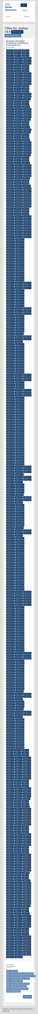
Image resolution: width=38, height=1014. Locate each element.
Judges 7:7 (25, 911)
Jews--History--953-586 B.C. (20, 989)
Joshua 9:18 (27, 221)
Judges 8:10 (10, 936)
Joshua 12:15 (20, 321)
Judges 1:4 (10, 752)
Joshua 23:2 (10, 694)
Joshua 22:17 (20, 668)
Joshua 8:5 (25, 180)
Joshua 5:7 (25, 124)
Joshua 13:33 (20, 372)
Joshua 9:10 (10, 216)
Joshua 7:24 (18, 175)
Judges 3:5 (10, 804)
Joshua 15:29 (20, 421)
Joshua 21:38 (10, 643)
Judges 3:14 (10, 811)
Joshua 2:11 (18, 73)
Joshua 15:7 (10, 395)
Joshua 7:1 (27, 155)
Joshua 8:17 (27, 191)
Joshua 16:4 (10, 469)
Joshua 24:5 (10, 714)
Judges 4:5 (17, 829)
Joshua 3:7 (10, 91)
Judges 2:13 (10, 791)
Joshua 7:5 (10, 160)
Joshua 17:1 (19, 474)
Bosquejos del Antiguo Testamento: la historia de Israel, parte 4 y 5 (17, 43)
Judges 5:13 (10, 857)
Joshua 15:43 (20, 438)
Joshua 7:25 (27, 175)
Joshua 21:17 (20, 615)
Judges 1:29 (18, 773)
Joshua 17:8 (10, 482)
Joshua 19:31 (20, 564)
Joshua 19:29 (20, 561)
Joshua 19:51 (20, 589)
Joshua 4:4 (25, 101)
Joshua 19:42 (10, 579)
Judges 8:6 (25, 931)
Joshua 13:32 (10, 372)
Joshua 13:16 (10, 352)
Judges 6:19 (18, 888)
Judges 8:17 (18, 941)
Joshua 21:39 (20, 643)
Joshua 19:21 (20, 551)
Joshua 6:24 (18, 152)
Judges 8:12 (27, 936)
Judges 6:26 (27, 893)
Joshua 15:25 (20, 415)
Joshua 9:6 (25, 211)
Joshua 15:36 (10, 431)
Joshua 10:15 (20, 244)
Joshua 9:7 (10, 214)
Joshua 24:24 (10, 737)
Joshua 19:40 (10, 576)
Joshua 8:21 (10, 196)
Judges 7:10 (25, 913)
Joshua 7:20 (10, 173)
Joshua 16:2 (18, 466)
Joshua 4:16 (27, 112)
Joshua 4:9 (18, 106)
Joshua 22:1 (10, 653)
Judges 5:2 (17, 847)
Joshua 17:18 (10, 495)
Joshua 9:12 (27, 216)
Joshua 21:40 (10, 645)
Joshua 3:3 (25, 86)
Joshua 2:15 (27, 76)
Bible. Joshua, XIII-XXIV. (13, 978)
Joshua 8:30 (10, 203)
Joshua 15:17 (20, 405)
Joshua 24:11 (20, 719)
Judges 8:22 (10, 947)
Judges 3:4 (25, 801)
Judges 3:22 (27, 816)
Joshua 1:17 (18, 63)
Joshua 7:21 (18, 173)
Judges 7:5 (10, 911)
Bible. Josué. (10, 981)
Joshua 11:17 (20, 298)
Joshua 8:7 (18, 183)
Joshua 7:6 (18, 160)
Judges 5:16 (10, 860)
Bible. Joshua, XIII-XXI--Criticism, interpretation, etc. (21, 976)
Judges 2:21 (27, 796)
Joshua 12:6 (27, 311)
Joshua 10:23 (20, 255)
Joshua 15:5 (18, 392)
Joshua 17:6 (18, 479)
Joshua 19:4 (27, 530)
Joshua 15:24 (10, 415)
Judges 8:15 (27, 939)
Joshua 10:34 (10, 270)
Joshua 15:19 (20, 408)
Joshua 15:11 (20, 398)
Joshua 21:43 (20, 648)
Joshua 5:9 (18, 127)
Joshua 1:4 (10, 53)
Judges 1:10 (10, 758)
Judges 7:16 (27, 918)
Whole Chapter (17, 32)
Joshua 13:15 (20, 349)
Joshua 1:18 (27, 63)
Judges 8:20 (18, 944)
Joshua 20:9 (27, 597)
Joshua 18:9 (18, 502)
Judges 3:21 (18, 816)
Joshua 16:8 (18, 472)
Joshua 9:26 (18, 229)
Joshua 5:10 (25, 127)
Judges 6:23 (27, 890)
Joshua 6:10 (25, 140)
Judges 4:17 (18, 839)
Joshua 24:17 (20, 727)
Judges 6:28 (18, 895)
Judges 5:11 (18, 855)
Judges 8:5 (17, 931)
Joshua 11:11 (20, 290)
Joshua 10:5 (18, 234)
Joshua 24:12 (10, 722)
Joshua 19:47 (20, 584)
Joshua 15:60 (10, 461)
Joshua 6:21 (18, 150)
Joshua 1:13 (10, 60)
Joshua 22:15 (20, 666)
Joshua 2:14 (18, 76)
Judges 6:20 (27, 888)
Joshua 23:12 (10, 704)
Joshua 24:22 (10, 735)
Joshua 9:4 (10, 211)
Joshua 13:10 (10, 344)
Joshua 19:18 (10, 548)
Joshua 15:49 (20, 446)
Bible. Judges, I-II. (11, 983)
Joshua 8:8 (25, 183)
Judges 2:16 (10, 793)
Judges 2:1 (10, 781)
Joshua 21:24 (10, 625)
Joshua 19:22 (10, 553)
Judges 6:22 (18, 890)
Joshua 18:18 (10, 515)
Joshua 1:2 (18, 50)
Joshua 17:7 (27, 479)
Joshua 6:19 (27, 147)
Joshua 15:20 (10, 410)
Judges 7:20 (10, 924)
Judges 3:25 (27, 819)
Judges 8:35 (18, 957)
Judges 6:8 (25, 878)
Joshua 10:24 (10, 257)
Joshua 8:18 (10, 193)
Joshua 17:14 (10, 489)
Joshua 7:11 (10, 165)
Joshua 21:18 (10, 617)
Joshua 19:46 (10, 584)
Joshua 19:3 (18, 530)
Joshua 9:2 (18, 209)
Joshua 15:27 (20, 418)
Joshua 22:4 (10, 655)
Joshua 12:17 (20, 323)
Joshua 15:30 (10, 423)
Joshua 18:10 (10, 505)
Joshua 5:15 (18, 132)
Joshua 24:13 (20, 722)
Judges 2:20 (18, 796)
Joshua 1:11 (18, 58)
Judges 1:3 (25, 750)
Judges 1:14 (18, 760)
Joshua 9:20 (18, 224)
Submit (26, 16)
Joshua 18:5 (10, 500)
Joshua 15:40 (10, 436)
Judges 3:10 (25, 806)
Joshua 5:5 (10, 124)
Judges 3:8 (10, 806)
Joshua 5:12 (18, 129)
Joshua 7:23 (10, 175)
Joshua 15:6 (27, 392)
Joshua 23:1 (19, 691)
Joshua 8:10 (18, 186)
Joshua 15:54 (10, 454)
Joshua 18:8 (10, 502)
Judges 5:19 (10, 862)
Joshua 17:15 (20, 489)
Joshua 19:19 (20, 548)
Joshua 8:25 (18, 198)
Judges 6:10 (17, 880)
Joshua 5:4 (25, 122)
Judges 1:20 (18, 765)
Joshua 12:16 (10, 323)
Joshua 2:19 (10, 81)
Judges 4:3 (25, 827)
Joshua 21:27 (20, 627)
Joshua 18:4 (27, 497)
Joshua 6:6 (18, 137)
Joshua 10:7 (10, 237)
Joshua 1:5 (18, 53)
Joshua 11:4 (10, 285)
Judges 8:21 (27, 944)
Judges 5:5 (17, 849)
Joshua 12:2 (18, 308)
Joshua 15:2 (18, 390)
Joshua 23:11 (20, 701)
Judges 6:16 (18, 885)
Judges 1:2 (17, 750)
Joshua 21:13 (20, 609)
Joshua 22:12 (10, 663)
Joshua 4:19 (27, 114)
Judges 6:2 (26, 872)
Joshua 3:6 (25, 89)
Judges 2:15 (27, 791)
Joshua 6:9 (18, 140)
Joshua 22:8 (18, 658)
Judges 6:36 (10, 903)
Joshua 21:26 (10, 627)
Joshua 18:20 (10, 518)
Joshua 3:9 (25, 91)
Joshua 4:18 (18, 114)
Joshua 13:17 (20, 352)
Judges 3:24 (18, 819)
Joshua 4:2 (10, 101)
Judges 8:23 (18, 947)
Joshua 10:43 (20, 280)
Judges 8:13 (10, 939)
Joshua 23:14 (10, 706)
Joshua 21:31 (20, 632)
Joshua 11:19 (20, 301)
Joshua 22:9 (27, 658)
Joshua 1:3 (25, 50)
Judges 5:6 (25, 849)
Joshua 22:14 (10, 666)
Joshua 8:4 (18, 180)
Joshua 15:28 (10, 421)
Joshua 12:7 (10, 313)
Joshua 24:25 (20, 737)
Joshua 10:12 (10, 242)
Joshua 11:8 (18, 288)
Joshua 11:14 (10, 295)
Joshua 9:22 (10, 226)
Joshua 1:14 (18, 60)
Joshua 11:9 (27, 288)
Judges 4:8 (17, 832)
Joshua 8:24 (10, 198)
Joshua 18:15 (20, 510)
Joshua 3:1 (10, 86)
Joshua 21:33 (20, 635)
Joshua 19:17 (20, 546)
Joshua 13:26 (10, 364)
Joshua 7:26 (10, 178)
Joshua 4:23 (10, 119)
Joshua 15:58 (10, 459)
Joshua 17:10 (10, 484)
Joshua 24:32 (10, 747)
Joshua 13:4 (27, 336)
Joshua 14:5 (18, 377)
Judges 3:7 (25, 804)
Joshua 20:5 (18, 594)
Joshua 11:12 (10, 293)
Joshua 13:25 (20, 362)
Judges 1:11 (18, 758)
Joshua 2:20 (18, 81)
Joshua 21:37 (20, 640)
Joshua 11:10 (10, 290)
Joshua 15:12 (10, 400)
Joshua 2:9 (25, 71)
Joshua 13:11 (20, 344)
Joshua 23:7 (27, 696)
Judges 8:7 (10, 934)
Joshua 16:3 (27, 466)
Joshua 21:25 (20, 625)
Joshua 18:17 (20, 512)
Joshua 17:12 (10, 487)
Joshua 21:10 (10, 607)
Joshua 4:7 (25, 104)
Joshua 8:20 (27, 193)
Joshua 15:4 (10, 392)
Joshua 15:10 (10, 398)
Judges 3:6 (17, 804)
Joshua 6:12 (18, 142)
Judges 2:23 (18, 798)
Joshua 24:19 (20, 729)
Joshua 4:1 (27, 99)
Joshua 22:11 (20, 661)
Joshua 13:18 (10, 354)
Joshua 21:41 (20, 645)
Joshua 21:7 (10, 604)
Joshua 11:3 (27, 283)
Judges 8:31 (10, 954)
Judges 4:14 (18, 837)
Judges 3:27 (18, 821)
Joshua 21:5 (18, 602)
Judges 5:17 (18, 860)
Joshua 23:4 (27, 694)
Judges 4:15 (27, 837)
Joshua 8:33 (10, 206)
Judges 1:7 (10, 755)
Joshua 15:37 (20, 431)
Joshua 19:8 (10, 535)
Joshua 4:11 (10, 109)
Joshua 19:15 (20, 543)
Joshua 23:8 (10, 699)
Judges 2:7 (10, 786)
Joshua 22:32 (10, 689)
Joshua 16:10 (10, 474)
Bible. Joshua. (25, 978)
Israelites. (23, 986)
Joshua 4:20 (10, 117)
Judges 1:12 (27, 758)
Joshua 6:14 (10, 145)
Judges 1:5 (17, 752)
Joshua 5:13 (27, 129)
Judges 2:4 (10, 783)
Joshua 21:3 (27, 599)
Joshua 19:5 (10, 533)
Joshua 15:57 (20, 456)
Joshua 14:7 (10, 380)
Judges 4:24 (27, 844)
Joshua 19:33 (20, 566)
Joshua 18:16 (10, 512)
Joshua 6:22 (27, 150)
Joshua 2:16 (10, 78)
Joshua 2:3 (25, 66)
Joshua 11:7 (10, 288)
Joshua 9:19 (10, 224)
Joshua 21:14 (10, 612)
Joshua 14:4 (10, 377)
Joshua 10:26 (10, 260)
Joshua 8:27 (10, 201)
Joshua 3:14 (18, 96)
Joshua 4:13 (27, 109)
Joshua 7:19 (27, 170)
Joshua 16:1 (10, 466)
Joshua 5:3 (18, 122)
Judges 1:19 (10, 765)
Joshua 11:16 (10, 298)
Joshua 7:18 (18, 170)
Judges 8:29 (18, 952)
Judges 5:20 (18, 862)
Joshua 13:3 (18, 336)
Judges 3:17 (10, 814)
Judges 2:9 (25, 786)
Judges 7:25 (27, 926)
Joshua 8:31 (18, 203)
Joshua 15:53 (20, 451)
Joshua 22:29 (20, 684)
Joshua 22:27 (20, 681)
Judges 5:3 (25, 847)
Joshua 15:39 (20, 433)
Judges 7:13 (27, 916)
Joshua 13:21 (20, 357)
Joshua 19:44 (10, 581)
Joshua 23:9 (18, 699)
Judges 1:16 (10, 763)
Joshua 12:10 (10, 316)
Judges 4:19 (10, 842)
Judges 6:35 (27, 901)
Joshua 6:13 (27, 142)
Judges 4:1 (10, 827)
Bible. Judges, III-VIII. (23, 983)
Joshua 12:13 (20, 318)
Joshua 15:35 (20, 428)
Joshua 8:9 (10, 186)
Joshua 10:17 (20, 247)
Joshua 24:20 (10, 732)
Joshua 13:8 (10, 341)
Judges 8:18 (27, 941)
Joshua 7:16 (27, 168)
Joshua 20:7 (10, 597)
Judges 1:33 (27, 775)
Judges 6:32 (27, 898)
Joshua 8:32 (27, 203)
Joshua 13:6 (18, 339)
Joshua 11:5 (18, 285)
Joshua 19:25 (20, 556)
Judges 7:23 (10, 926)
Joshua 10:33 (20, 267)
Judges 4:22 (10, 844)
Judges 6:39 (10, 906)
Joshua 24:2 (10, 712)
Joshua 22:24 (10, 678)
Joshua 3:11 (18, 94)
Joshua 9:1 (10, 209)
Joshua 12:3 (27, 308)
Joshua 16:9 (27, 472)
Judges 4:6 (25, 829)
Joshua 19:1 (19, 528)
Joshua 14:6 (27, 377)
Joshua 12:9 (27, 313)
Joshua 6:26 (10, 155)
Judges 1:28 (10, 773)
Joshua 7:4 (25, 158)
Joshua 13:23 (20, 359)
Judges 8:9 (25, 934)
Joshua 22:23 (20, 676)
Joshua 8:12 (10, 188)
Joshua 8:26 (27, 198)
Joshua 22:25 (20, 678)
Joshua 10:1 (10, 232)
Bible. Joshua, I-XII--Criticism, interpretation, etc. (20, 973)
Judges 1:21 (27, 765)
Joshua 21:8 (18, 604)
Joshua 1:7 (10, 55)
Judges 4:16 (10, 839)
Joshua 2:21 (27, 81)
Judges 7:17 (10, 921)
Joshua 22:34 (10, 691)
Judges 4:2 (17, 827)
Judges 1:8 (17, 755)
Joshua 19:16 (10, 546)
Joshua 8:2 (26, 178)
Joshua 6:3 (18, 135)
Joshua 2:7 (10, 71)
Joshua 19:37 (20, 571)
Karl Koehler (11, 47)
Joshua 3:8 (18, 91)
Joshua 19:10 (10, 538)
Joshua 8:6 (10, 183)
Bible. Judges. (10, 986)
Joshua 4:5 (10, 104)
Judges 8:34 (10, 957)
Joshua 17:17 (20, 492)
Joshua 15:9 (27, 395)
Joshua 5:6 (18, 124)
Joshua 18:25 (20, 523)
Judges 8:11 (18, 936)
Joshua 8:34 (18, 206)
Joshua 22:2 (18, 653)
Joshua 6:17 (10, 147)
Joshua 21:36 (10, 640)
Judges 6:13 (18, 883)
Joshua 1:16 (10, 63)
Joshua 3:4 (10, 89)
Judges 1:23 (18, 768)
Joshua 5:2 (10, 122)
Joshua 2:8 (18, 71)
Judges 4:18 (27, 839)
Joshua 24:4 (27, 712)
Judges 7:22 (27, 924)
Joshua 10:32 (10, 267)
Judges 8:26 (18, 949)
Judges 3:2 (10, 801)
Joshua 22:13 (20, 663)
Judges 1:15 (27, 760)
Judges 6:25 (18, 893)
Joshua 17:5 (10, 479)
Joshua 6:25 (27, 152)
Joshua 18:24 (10, 523)
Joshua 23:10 (10, 701)
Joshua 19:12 (10, 541)
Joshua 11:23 (20, 306)
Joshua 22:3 (27, 653)
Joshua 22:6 (27, 655)
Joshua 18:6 (18, 500)
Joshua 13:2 (10, 336)
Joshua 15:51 (20, 449)
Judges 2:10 (10, 788)
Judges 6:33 (10, 901)
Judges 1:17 (18, 763)
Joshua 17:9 (18, 482)
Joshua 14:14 (10, 387)
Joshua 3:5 (18, 89)
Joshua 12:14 (10, 321)
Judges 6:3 (10, 875)
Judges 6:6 (10, 878)
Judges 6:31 (18, 898)
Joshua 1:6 (25, 53)
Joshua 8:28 (18, 201)
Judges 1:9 (25, 755)
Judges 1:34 (10, 778)
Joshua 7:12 (18, 165)
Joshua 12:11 (20, 316)
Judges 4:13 (10, 837)
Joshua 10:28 (10, 262)
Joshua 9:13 (10, 219)
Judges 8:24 (27, 947)
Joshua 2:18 (27, 78)
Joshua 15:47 (20, 443)
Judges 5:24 (27, 865)
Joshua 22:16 (10, 668)
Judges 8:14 (18, 939)
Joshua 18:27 (20, 525)
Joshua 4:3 (18, 101)
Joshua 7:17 (10, 170)
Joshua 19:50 (10, 589)
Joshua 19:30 (10, 564)
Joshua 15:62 (10, 464)
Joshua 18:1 (19, 495)
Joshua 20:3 (27, 592)
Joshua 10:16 (10, 247)
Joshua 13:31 (20, 369)
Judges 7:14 (10, 918)
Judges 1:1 (10, 750)
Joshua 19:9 (18, 535)
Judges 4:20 (18, 842)
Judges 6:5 (25, 875)
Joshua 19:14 (10, 543)
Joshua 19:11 (20, 538)
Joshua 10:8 (18, 237)
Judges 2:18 (27, 793)
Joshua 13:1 (19, 334)
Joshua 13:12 (10, 346)
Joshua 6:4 (25, 135)
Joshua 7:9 (18, 163)
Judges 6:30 (10, 898)
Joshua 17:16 (10, 492)
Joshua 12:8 (18, 313)
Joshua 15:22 (10, 413)
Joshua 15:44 (10, 441)
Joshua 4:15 (18, 112)
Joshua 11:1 (10, 283)
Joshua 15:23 (20, 413)
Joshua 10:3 (27, 232)
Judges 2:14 (18, 791)
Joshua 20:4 (10, 594)
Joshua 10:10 (10, 239)
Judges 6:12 (10, 883)
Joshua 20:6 (27, 594)
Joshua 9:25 (10, 229)
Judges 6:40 (18, 906)
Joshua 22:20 (10, 673)
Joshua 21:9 (27, 604)
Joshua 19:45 (20, 581)
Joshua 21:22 (10, 622)
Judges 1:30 (27, 773)
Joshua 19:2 (10, 530)
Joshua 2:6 (25, 68)
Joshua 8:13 (18, 188)
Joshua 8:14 (27, 188)
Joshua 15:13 (20, 400)
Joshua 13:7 (27, 339)
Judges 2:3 (25, 781)
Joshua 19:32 (10, 566)
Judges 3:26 (10, 821)
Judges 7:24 (18, 926)
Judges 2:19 (10, 796)
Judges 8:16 (10, 941)
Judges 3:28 (27, 821)
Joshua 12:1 (10, 308)
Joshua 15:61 (20, 461)
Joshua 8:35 (27, 206)
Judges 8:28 (10, 952)
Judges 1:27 (27, 770)
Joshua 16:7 (10, 472)
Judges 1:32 (18, 775)
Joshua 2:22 (10, 83)
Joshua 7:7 (25, 160)
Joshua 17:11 (20, 484)
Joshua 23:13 (20, 704)
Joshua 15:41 (20, 436)
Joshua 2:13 (10, 76)
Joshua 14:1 (10, 375)
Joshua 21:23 (20, 622)
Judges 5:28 (10, 870)
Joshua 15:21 (20, 410)
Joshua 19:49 (20, 586)
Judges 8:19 (10, 944)
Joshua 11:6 (27, 285)
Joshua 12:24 (10, 334)
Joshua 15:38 (10, 433)
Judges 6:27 (10, 895)
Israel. (17, 986)
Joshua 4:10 (25, 106)
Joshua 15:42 (10, 438)
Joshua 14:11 (20, 382)
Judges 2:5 (17, 783)
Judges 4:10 (10, 834)
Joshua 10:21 (20, 252)
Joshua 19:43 (20, 579)
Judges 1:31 (10, 775)
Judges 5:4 (10, 849)
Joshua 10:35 (20, 270)
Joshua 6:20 (10, 150)
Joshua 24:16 (10, 727)
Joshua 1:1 (10, 50)
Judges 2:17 (18, 793)
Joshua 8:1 (18, 178)
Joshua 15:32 (10, 426)
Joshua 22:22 (10, 676)
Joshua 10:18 (10, 249)
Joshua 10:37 (20, 272)
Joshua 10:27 (20, 260)
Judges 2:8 (17, 786)
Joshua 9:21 (27, 224)
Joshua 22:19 (20, 671)
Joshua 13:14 (10, 349)
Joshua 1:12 (27, 58)
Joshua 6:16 (27, 145)
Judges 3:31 (27, 824)
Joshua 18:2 (10, 497)
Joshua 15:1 (10, 390)
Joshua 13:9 (18, 341)
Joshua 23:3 (18, 694)
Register (24, 10)
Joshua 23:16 (10, 709)
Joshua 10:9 (27, 237)
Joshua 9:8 (18, 214)
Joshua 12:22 (10, 331)
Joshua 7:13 (27, 165)
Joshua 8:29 (27, 201)
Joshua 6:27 (18, 155)
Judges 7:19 (27, 921)
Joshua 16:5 (18, 469)
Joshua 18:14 (10, 510)
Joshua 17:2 (10, 477)
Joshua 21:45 (20, 650)
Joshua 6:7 (25, 137)
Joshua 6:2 (10, 135)
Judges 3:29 (10, 824)
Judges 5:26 (18, 867)
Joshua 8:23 (27, 196)
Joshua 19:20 (10, 551)
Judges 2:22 (10, 798)
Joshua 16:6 (27, 469)
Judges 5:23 (18, 865)
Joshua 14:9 (27, 380)
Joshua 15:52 (10, 451)
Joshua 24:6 (18, 714)
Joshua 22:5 (18, 655)
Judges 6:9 (10, 880)
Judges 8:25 (10, 949)
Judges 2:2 (17, 781)
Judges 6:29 (27, 895)
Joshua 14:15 (20, 387)
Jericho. (9, 989)
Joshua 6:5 (10, 137)
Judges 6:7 (17, 878)
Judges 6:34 (18, 901)
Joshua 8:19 (18, 193)
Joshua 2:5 (18, 68)
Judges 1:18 (27, 763)
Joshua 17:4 (27, 477)
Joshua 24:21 (20, 732)
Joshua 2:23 (18, 83)
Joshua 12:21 (20, 329)
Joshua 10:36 (10, 272)
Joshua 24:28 (10, 742)
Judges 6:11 (26, 880)
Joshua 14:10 (10, 382)
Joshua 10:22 (10, 255)
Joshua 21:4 (10, 602)
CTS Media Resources (11, 7)
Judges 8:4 (10, 931)
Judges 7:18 (18, 921)
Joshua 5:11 (10, 129)
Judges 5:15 (27, 857)
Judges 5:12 (27, 855)
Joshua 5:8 (10, 127)
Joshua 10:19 (20, 249)
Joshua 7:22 (27, 173)
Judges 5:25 (10, 867)
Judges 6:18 (10, 888)
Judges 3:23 (10, 819)
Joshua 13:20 (10, 357)
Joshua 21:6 (27, 602)
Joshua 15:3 (27, 390)
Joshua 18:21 (20, 518)
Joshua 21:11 (20, 607)
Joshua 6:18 (18, 147)
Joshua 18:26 (10, 525)
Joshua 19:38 (10, 574)
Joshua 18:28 (10, 528)
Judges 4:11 (18, 834)
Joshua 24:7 (27, 714)
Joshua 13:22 (10, 359)
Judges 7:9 (17, 913)
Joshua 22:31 (20, 686)
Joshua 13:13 (20, 346)
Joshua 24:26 (10, 740)
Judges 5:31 (10, 872)
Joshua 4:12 (18, 109)
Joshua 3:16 (10, 99)
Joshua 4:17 (10, 114)
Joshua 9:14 (18, 219)
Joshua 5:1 (27, 119)
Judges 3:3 (17, 801)
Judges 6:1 (18, 872)
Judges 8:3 (25, 929)
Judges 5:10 (10, 855)
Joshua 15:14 (10, 403)
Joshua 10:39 (20, 275)
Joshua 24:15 (20, 724)
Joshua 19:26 (10, 558)
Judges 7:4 (25, 908)
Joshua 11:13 (20, 293)
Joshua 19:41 (20, 576)
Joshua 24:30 (10, 745)
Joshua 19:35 (20, 569)
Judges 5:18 (27, 860)
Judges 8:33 (27, 954)
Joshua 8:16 (18, 191)
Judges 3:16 (27, 811)
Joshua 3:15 (27, 96)
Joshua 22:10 (10, 661)
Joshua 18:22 (10, 520)
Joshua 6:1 (27, 132)
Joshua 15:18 (10, 408)
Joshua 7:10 (25, 163)
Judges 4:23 (18, 844)
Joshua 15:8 (18, 395)
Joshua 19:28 (10, 561)
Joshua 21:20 (10, 620)
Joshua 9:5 (18, 211)
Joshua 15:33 (20, 426)
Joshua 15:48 (10, 446)
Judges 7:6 (17, 911)
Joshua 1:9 (25, 55)
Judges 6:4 (17, 875)
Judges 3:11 (10, 809)
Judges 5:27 (27, 867)
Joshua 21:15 (20, 612)
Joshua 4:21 (18, 117)
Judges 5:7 (10, 852)
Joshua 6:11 (10, 142)
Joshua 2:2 (18, 66)
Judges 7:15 (18, 918)
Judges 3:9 (17, 806)
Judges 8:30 (27, 952)
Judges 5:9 (25, 852)
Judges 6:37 (18, 903)
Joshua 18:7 (27, 500)
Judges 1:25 (10, 770)
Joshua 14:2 (18, 375)
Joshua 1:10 (10, 58)
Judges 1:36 (27, 778)
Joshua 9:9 (25, 214)
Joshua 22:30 (10, 686)
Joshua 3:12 (27, 94)
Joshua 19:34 (10, 569)
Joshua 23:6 (18, 696)
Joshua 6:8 (10, 140)
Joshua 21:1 (10, 599)
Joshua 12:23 (20, 331)
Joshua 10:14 (10, 244)
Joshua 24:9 (18, 717)
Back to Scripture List (13, 35)
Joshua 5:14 (10, 132)
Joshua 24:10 (10, 719)
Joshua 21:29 (20, 630)
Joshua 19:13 (20, 541)
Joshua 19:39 (20, 574)
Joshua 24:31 (20, 745)
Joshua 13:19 (20, 354)
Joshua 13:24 (10, 362)
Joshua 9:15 (27, 219)
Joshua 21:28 (10, 630)
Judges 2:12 (27, 788)
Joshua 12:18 (10, 326)
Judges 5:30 (27, 870)
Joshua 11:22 (10, 306)
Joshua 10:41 (20, 278)
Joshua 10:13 (20, 242)
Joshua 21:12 (10, 609)
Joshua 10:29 (20, 262)
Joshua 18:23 (20, 520)
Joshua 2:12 (27, 73)
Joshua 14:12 (10, 385)
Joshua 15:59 (20, 459)
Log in (24, 5)
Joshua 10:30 (10, 265)
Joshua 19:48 (10, 586)
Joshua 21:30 (10, 632)
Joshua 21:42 (10, 648)
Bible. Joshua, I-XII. (12, 971)
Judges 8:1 (10, 929)
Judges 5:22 (10, 865)
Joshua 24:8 (10, 717)
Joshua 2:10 (10, 73)
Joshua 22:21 (20, 673)
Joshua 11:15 (20, 295)
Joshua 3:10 (10, 94)
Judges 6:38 (27, 903)
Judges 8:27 (27, 949)
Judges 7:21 (18, 924)
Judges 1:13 (10, 760)
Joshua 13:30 (10, 369)
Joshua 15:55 (20, 454)
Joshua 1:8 (18, 55)
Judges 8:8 (17, 934)
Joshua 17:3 (18, 477)
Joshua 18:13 (20, 507)
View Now (27, 997)
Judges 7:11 (10, 916)
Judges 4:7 (10, 832)
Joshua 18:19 (20, 515)
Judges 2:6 (25, 783)
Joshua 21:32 (10, 635)
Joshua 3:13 (10, 96)
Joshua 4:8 (10, 106)
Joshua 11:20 (10, 303)
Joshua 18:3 (18, 497)
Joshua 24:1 (19, 709)
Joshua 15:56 (10, 456)
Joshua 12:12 (10, 318)
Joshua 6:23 (10, 152)
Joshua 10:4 (10, 234)
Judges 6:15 (10, 885)
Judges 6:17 (27, 885)
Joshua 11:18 (10, 301)
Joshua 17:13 (20, 487)
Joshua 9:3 (25, 209)
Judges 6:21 (10, 890)
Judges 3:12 (18, 809)
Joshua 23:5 (10, 696)
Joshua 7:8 (10, 163)
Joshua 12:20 (10, 329)
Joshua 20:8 (18, 597)
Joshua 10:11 (20, 239)
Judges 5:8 (17, 852)
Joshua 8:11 (26, 186)
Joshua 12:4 (10, 311)
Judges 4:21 (27, 842)
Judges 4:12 (27, 834)
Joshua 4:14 (10, 112)
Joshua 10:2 (18, 232)
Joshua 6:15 (18, 145)
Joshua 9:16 (10, 221)
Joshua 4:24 (18, 119)
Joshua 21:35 (20, 638)
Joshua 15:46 (10, 443)
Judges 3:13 (27, 809)
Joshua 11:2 (18, 283)
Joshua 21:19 (20, 617)
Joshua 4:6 (18, 104)
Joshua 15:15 (20, 403)
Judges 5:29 (18, 870)
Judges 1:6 (25, 752)
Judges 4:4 (10, 829)
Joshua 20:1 (10, 592)
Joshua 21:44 (10, 650)
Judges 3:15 (18, 811)
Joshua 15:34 (10, 428)
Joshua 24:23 (20, 735)
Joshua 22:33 (20, 689)
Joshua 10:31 (20, 265)
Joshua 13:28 (10, 367)
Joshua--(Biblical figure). (13, 991)
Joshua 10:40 (10, 278)
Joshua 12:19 (20, 326)
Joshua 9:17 (18, 221)
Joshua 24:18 (10, 729)
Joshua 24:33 (20, 747)
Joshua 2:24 (27, 83)
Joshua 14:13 (20, 385)
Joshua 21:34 (10, 638)
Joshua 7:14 (10, 168)
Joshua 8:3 (10, 180)
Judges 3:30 (18, 824)
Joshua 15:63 (20, 464)
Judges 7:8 (10, 913)
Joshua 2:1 (10, 66)
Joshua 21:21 (20, 620)
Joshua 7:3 (18, 158)
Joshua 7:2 (10, 158)
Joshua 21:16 (10, 615)
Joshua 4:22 (27, 117)
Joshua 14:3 (27, 375)
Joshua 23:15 (20, 706)
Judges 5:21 (27, 862)
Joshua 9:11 (18, 216)
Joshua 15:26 (10, 418)
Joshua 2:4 (10, 68)
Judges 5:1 (10, 847)
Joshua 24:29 (20, 742)
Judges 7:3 (17, 908)
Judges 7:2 (10, 908)
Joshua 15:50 (10, 449)
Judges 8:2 (17, 929)
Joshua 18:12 (10, 507)
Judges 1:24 (27, 768)
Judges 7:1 (27, 906)
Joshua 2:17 (18, 78)
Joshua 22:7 (10, 658)
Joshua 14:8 (18, 380)
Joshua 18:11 (20, 505)
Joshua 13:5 (10, 339)
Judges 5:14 (18, 857)
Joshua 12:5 (18, 311)
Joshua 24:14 (10, 724)
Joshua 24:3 (18, 712)
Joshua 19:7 (27, 533)
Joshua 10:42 (10, 280)
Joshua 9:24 (27, 226)
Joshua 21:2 (18, 599)
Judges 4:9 (25, 832)
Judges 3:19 (27, 814)
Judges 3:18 (18, 814)
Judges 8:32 (18, 954)
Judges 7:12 (18, 916)
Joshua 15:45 (20, 441)
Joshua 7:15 (18, 168)
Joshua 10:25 (20, 257)
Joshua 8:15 (10, 191)
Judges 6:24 (10, 893)
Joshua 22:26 (10, 681)
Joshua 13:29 (20, 367)
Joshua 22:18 (10, 671)
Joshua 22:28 (10, 684)
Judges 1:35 (18, 778)
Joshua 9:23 (18, 226)
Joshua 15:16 (10, 405)
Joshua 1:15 (27, 60)
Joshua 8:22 (18, 196)
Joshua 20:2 (18, 592)
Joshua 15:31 (20, 423)
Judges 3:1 (27, 798)
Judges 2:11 (18, 788)
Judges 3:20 (10, 816)
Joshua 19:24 (10, 556)
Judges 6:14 (27, 883)
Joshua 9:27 (27, 229)
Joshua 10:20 (10, 252)
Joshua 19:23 (20, 553)
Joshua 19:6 (18, 533)
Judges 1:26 (18, 770)
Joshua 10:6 (27, 234)
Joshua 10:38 (10, 275)
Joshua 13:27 (20, 364)
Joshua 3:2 (18, 86)
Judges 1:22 (10, 768)
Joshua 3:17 (18, 99)
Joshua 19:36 (10, 571)
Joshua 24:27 (20, 740)
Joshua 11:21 (20, 303)
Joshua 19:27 (20, 558)
